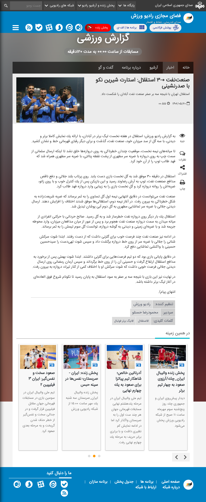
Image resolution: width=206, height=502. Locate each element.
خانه (186, 67)
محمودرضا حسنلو (145, 312)
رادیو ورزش (141, 304)
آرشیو (153, 67)
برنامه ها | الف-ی (127, 27)
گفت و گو (105, 67)
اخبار (170, 67)
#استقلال (143, 320)
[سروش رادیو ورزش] (29, 485)
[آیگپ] (79, 28)
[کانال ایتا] (69, 28)
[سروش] (59, 28)
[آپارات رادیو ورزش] (40, 485)
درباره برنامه (131, 67)
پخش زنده (101, 27)
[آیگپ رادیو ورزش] (17, 485)
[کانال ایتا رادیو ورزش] (52, 485)
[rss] (29, 28)
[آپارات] (49, 28)
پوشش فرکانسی (162, 27)
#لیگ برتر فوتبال (124, 320)
